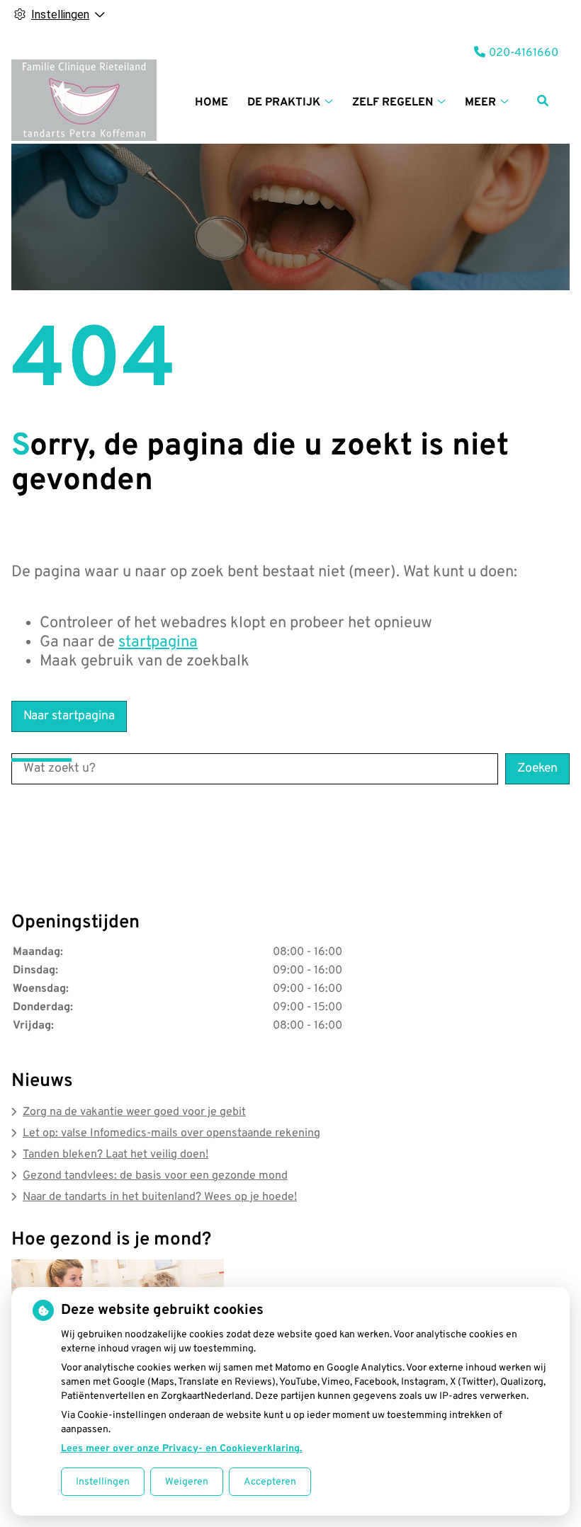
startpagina (158, 642)
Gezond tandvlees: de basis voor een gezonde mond (155, 1176)
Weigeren (186, 1482)
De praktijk (283, 103)
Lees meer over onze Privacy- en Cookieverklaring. (181, 1449)
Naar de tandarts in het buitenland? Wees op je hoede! (160, 1197)
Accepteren (270, 1482)
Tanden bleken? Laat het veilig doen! (115, 1155)
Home (211, 103)
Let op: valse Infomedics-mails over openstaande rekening (171, 1133)
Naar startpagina (69, 716)
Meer (480, 103)
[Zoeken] (542, 100)
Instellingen (103, 1482)
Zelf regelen (392, 103)
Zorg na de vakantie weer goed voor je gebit (134, 1112)
